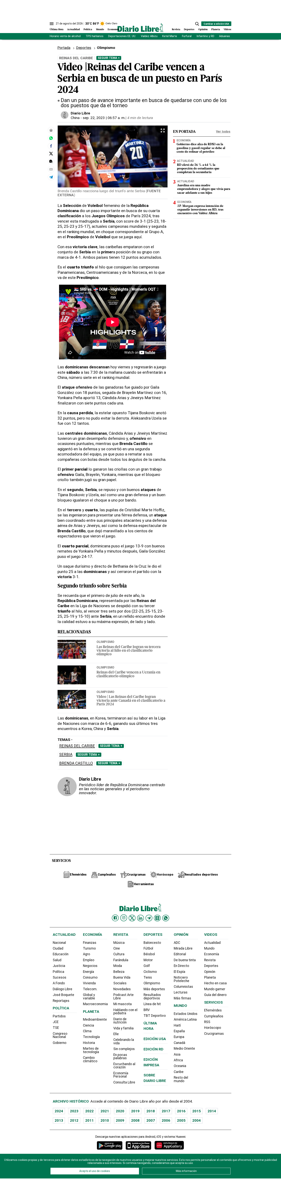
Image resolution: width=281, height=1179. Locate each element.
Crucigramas (214, 1034)
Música (119, 943)
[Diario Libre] (140, 27)
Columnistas (183, 987)
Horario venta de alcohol (65, 36)
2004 (196, 1120)
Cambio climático (90, 1059)
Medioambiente (95, 1019)
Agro (86, 954)
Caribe (179, 1072)
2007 (150, 1120)
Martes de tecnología (91, 1050)
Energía (88, 972)
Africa (178, 1060)
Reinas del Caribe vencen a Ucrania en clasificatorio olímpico (128, 674)
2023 (74, 1111)
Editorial (180, 954)
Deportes (189, 29)
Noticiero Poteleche (181, 979)
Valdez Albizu (149, 36)
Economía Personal (120, 1075)
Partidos (59, 1016)
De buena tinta (185, 960)
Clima (87, 1031)
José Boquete (63, 995)
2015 (196, 1111)
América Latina (185, 1019)
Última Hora (56, 29)
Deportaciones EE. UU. (122, 36)
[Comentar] (51, 161)
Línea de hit (152, 1004)
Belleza (118, 972)
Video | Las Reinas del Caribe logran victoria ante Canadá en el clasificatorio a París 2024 (131, 700)
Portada (63, 47)
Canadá (179, 1043)
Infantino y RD (205, 36)
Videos (227, 29)
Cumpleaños (213, 1016)
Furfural (187, 36)
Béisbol (149, 954)
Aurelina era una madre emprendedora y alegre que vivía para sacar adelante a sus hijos (203, 189)
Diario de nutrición (120, 1020)
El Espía (179, 972)
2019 (135, 1111)
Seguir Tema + (109, 58)
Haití (177, 1025)
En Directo (181, 966)
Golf (147, 966)
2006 (166, 1120)
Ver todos (223, 131)
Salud (57, 960)
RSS (207, 1022)
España (179, 1031)
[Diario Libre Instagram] (123, 917)
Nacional (59, 943)
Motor (148, 960)
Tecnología (91, 1037)
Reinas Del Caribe (77, 746)
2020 (120, 1111)
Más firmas (182, 998)
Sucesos (59, 977)
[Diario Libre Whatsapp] (165, 918)
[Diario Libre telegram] (148, 918)
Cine (116, 948)
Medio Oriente (184, 1048)
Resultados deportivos (152, 996)
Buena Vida (121, 977)
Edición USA (155, 1039)
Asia (177, 1054)
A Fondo (59, 983)
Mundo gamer (214, 989)
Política (88, 29)
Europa (179, 1037)
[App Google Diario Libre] (109, 1145)
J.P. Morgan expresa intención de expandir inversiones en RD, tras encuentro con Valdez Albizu (200, 210)
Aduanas (224, 36)
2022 (89, 1111)
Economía (113, 29)
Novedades (122, 989)
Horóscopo (212, 1028)
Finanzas (89, 943)
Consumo (90, 977)
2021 (105, 1111)
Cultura (118, 954)
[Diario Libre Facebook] (115, 918)
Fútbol (148, 948)
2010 (105, 1120)
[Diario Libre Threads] (157, 918)
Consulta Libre (124, 1082)
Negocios (90, 966)
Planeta (215, 29)
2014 (212, 1111)
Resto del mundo (181, 1079)
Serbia (65, 755)
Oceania (180, 1066)
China (75, 118)
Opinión (203, 29)
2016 (181, 1111)
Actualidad (73, 29)
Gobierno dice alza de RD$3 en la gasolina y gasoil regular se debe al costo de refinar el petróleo (201, 148)
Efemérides (213, 1010)
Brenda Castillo (76, 763)
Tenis (148, 977)
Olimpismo (105, 642)
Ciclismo (150, 972)
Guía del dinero (215, 995)
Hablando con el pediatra (125, 1011)
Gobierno (59, 1043)
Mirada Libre (183, 948)
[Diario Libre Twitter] (132, 918)
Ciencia (88, 1025)
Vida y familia (123, 1028)
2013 (59, 1120)
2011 (89, 1120)
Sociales (120, 983)
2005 (181, 1120)
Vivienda (89, 983)
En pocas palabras (120, 1056)
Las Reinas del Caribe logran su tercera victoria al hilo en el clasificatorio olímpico (129, 650)
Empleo (88, 960)
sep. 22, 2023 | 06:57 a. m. (104, 118)
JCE (55, 1022)
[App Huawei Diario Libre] (169, 1145)
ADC (177, 943)
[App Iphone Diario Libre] (138, 1145)
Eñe (116, 1034)
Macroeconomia (95, 1004)
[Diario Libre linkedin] (140, 918)
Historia (89, 1043)
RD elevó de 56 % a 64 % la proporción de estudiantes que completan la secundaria (198, 169)
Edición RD (153, 1049)
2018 (150, 1111)
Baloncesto (152, 943)
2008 (135, 1120)
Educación (60, 954)
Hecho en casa (215, 983)
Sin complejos (124, 1049)
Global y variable (89, 996)
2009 (120, 1120)
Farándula (120, 960)
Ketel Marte (169, 36)
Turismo (89, 948)
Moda (117, 966)
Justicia (59, 966)
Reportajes (61, 1001)
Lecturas (181, 992)
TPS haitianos (94, 36)
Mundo (100, 29)
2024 (59, 1111)
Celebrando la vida (123, 1041)
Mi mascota (122, 1004)
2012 (74, 1120)
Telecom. (90, 989)
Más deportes (154, 989)
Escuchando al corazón (124, 1065)
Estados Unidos (185, 1014)
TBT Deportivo (155, 1016)
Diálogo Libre (62, 989)
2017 (166, 1111)
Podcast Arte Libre (123, 996)
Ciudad (58, 948)
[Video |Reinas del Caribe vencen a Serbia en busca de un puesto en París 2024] (51, 138)
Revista (176, 29)
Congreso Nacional (60, 1035)
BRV (147, 1010)
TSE (56, 1028)
